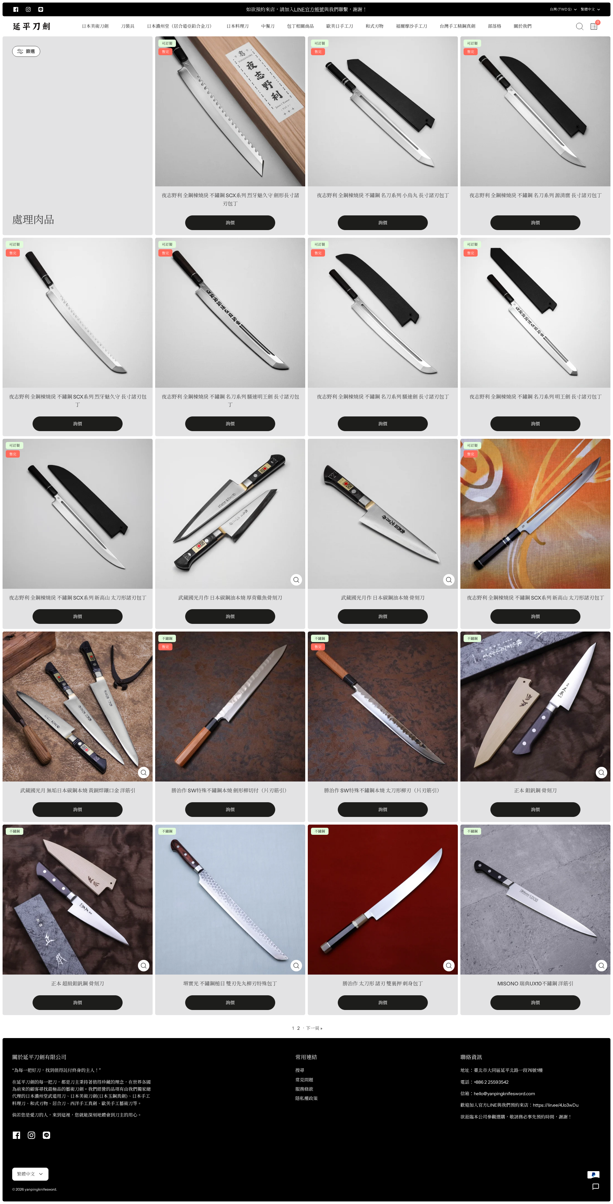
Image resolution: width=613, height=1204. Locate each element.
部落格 (494, 26)
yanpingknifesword (40, 1189)
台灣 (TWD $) (560, 9)
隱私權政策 (306, 1098)
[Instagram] (28, 9)
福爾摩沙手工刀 (411, 26)
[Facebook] (16, 9)
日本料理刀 (237, 26)
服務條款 (304, 1089)
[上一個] (140, 9)
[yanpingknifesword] (31, 26)
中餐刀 (268, 26)
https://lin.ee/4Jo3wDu (556, 1105)
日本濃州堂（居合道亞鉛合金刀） (180, 26)
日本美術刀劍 (95, 26)
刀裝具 (127, 26)
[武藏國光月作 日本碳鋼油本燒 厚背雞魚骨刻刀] (230, 514)
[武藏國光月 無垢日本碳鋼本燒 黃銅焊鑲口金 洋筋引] (78, 706)
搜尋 (299, 1070)
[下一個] (473, 9)
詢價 (230, 223)
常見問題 (304, 1080)
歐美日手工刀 (339, 26)
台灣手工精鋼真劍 (457, 26)
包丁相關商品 (300, 26)
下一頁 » (314, 1028)
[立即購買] (296, 580)
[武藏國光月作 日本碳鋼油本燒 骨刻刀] (383, 514)
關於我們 (523, 26)
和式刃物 (374, 26)
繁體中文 (588, 9)
